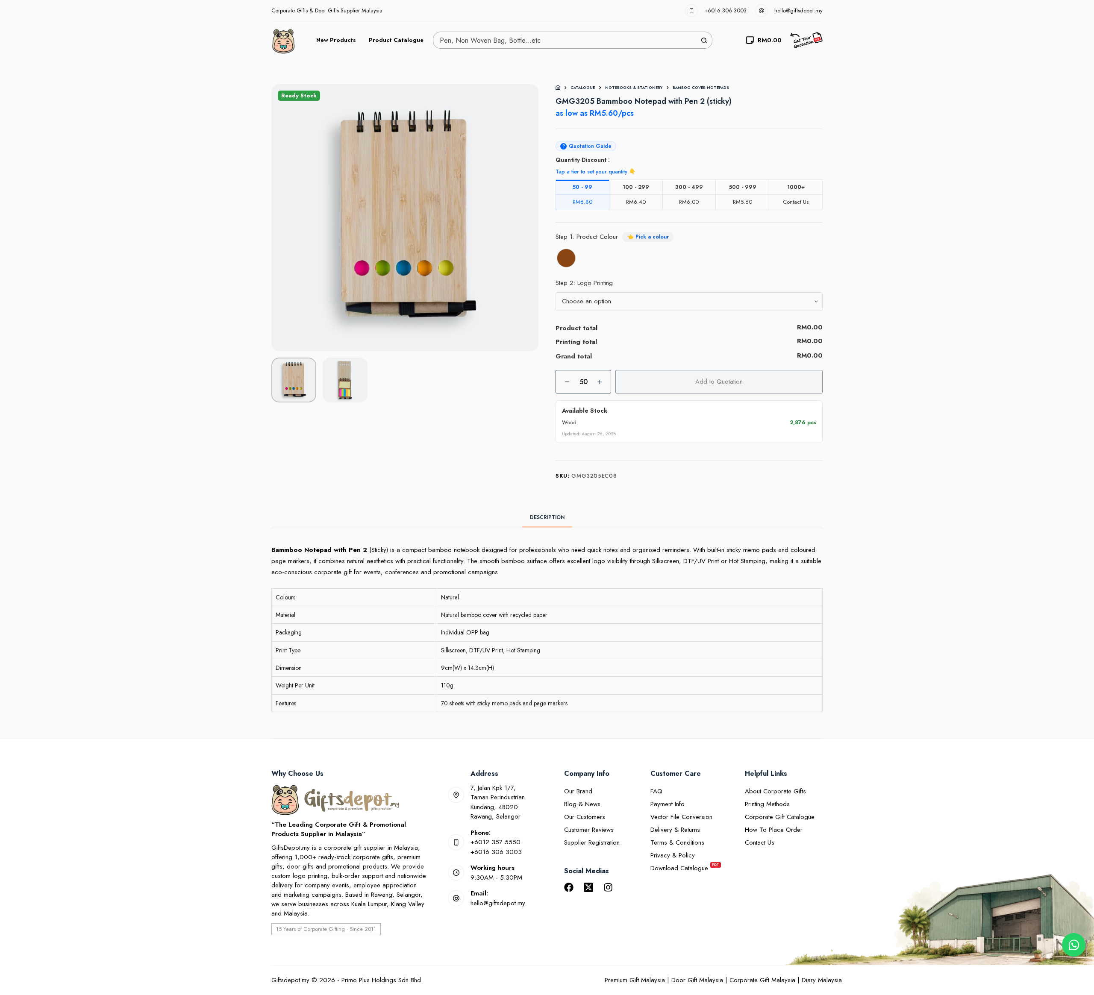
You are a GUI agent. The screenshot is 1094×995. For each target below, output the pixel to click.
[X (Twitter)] (588, 887)
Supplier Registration (592, 842)
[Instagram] (608, 887)
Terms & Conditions (677, 842)
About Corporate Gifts (775, 791)
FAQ (656, 791)
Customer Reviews (589, 829)
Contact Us (759, 842)
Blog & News (582, 804)
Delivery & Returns (675, 829)
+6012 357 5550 (496, 842)
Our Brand (578, 791)
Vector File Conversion (681, 817)
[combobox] (564, 40)
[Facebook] (568, 887)
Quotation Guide (587, 146)
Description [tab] (547, 517)
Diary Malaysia (822, 980)
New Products (336, 40)
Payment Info (667, 804)
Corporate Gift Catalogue (780, 817)
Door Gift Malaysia (697, 980)
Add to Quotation (719, 381)
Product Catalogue (396, 40)
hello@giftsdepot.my (798, 10)
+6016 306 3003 (725, 10)
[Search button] (704, 40)
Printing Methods (767, 804)
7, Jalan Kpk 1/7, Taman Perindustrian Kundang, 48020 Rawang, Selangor (498, 802)
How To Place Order (774, 829)
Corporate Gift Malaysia (762, 980)
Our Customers (584, 817)
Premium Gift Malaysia (635, 980)
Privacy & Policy (672, 855)
